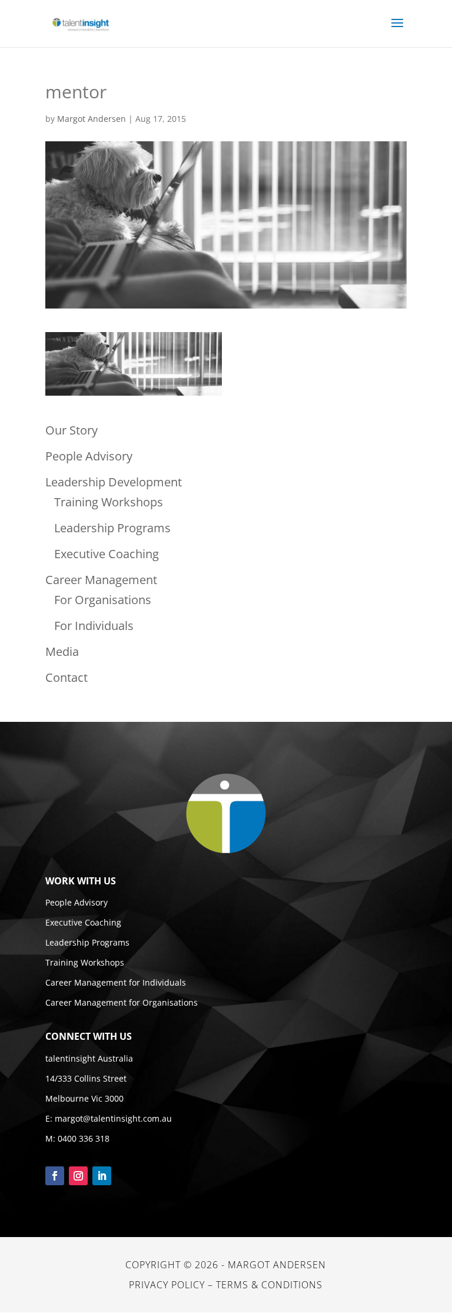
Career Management (101, 580)
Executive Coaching (106, 554)
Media (62, 651)
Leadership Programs (112, 528)
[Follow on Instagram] (78, 1175)
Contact (66, 677)
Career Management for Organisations (121, 1002)
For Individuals (94, 626)
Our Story (71, 430)
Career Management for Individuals (115, 982)
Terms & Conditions (269, 1284)
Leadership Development (113, 482)
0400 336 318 (83, 1138)
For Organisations (102, 600)
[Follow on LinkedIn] (101, 1175)
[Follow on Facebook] (54, 1175)
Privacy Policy (167, 1284)
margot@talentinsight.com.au (113, 1118)
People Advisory (88, 456)
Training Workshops (108, 502)
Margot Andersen (91, 118)
